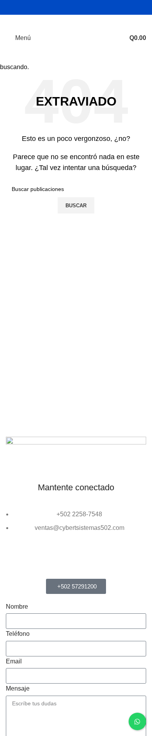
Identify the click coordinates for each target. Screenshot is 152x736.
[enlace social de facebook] (61, 7)
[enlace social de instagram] (71, 7)
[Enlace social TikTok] (90, 7)
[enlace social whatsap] (81, 7)
